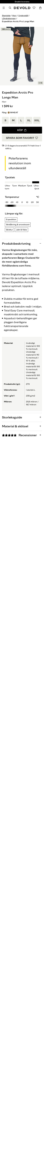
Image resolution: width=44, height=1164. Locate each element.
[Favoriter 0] (34, 7)
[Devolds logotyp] (22, 7)
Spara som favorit (20, 137)
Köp (20, 130)
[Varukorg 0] (40, 7)
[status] (40, 82)
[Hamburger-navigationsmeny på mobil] (3, 7)
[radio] (5, 120)
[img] (22, 201)
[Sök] (10, 7)
